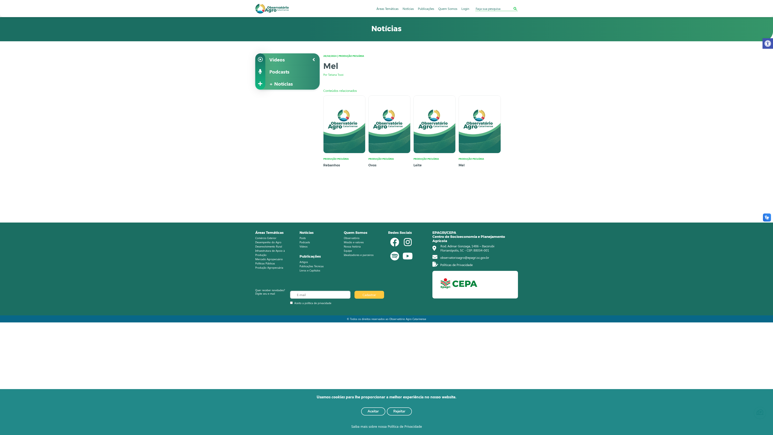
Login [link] (465, 8)
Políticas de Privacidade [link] (456, 265)
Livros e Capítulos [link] (310, 270)
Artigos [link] (304, 262)
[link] (768, 43)
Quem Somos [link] (447, 8)
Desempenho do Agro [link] (268, 242)
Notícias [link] (408, 8)
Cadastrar (369, 295)
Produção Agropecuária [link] (269, 267)
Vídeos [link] (304, 246)
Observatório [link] (352, 238)
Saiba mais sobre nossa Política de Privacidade (386, 426)
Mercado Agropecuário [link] (269, 259)
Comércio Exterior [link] (265, 238)
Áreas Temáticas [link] (387, 8)
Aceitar (373, 411)
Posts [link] (303, 238)
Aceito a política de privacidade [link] (312, 303)
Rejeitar (399, 411)
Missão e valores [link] (354, 242)
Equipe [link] (348, 250)
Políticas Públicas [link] (265, 263)
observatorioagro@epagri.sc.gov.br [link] (464, 257)
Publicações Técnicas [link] (312, 266)
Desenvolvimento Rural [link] (268, 246)
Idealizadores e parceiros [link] (359, 255)
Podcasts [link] (305, 242)
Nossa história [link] (352, 246)
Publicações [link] (426, 8)
